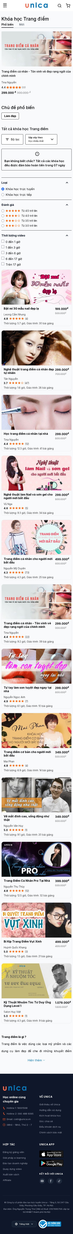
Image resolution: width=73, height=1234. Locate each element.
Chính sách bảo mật (50, 1132)
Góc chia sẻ (46, 1121)
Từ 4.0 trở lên (29, 215)
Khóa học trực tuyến (20, 189)
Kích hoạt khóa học (50, 1115)
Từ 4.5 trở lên (29, 210)
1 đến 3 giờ (13, 247)
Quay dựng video (12, 1169)
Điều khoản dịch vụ (50, 1126)
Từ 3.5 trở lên (29, 220)
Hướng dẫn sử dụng (50, 1110)
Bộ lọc (15, 139)
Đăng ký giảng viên (13, 1152)
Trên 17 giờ (13, 264)
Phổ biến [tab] (7, 24)
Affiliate (7, 1180)
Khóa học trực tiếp (19, 194)
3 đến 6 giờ (13, 253)
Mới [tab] (21, 24)
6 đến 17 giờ (14, 259)
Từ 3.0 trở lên (29, 225)
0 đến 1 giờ (13, 242)
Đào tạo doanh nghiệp (15, 1163)
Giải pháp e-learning (14, 1157)
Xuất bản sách (11, 1174)
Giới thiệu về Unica (49, 1104)
